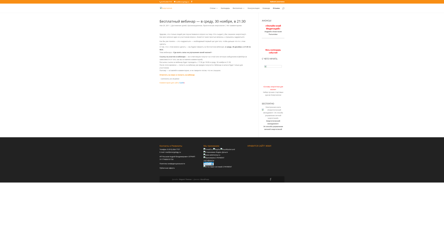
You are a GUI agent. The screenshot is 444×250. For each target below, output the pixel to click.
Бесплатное (237, 8)
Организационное (194, 25)
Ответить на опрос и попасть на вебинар (177, 75)
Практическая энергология (214, 25)
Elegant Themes (185, 179)
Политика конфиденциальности (172, 163)
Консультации (254, 8)
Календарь (225, 8)
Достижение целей (179, 25)
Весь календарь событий (273, 51)
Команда (266, 8)
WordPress (204, 179)
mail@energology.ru (173, 152)
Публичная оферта (167, 168)
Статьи (213, 8)
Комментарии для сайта (172, 83)
